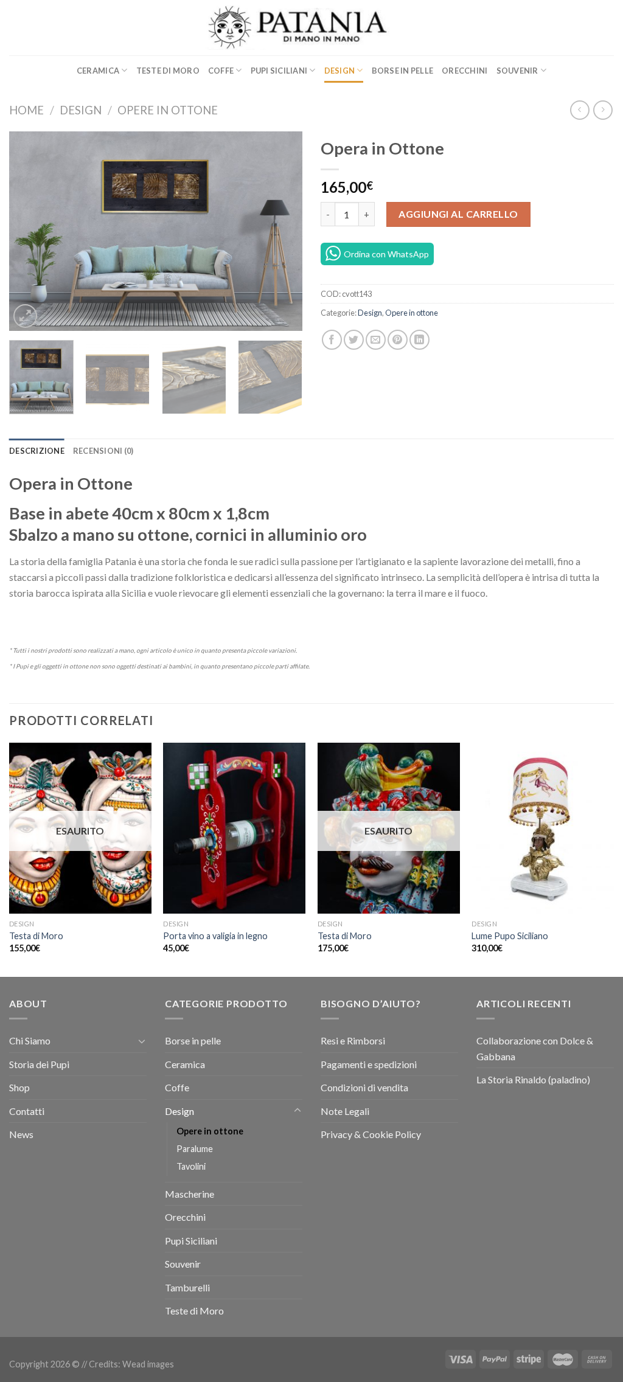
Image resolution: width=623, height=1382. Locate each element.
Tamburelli (187, 1287)
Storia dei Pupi (39, 1064)
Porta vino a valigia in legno (215, 936)
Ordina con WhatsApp (386, 254)
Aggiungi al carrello (458, 214)
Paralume (194, 1149)
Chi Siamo (29, 1040)
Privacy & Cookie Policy (371, 1134)
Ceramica (98, 70)
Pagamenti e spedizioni (369, 1064)
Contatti (26, 1111)
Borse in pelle (403, 70)
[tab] (36, 451)
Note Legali (345, 1111)
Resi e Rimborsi (353, 1040)
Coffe (221, 70)
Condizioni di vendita (364, 1087)
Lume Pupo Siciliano (510, 936)
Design (339, 70)
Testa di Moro (36, 936)
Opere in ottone (167, 110)
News (21, 1134)
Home (26, 110)
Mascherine (189, 1194)
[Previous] (30, 231)
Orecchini (464, 70)
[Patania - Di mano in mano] (312, 27)
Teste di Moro (168, 70)
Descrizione (36, 451)
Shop (19, 1087)
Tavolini (191, 1166)
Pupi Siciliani (279, 70)
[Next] (281, 231)
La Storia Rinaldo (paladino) (533, 1079)
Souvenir (517, 70)
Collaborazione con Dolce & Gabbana (534, 1048)
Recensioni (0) (103, 451)
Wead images (148, 1364)
